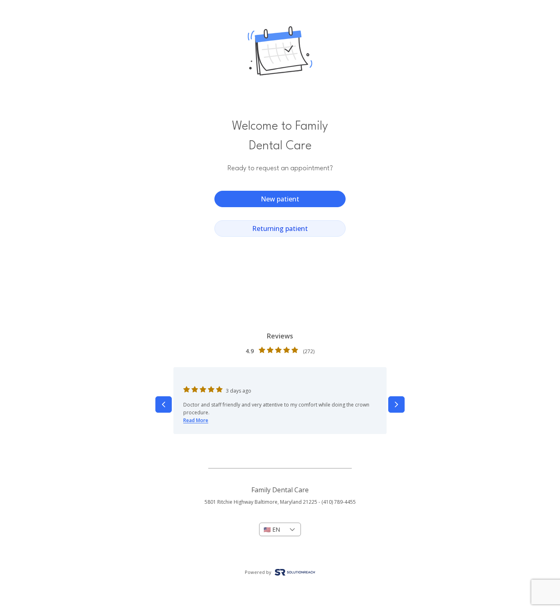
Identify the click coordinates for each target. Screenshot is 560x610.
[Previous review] (163, 404)
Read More (195, 420)
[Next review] (396, 404)
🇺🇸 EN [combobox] (272, 529)
